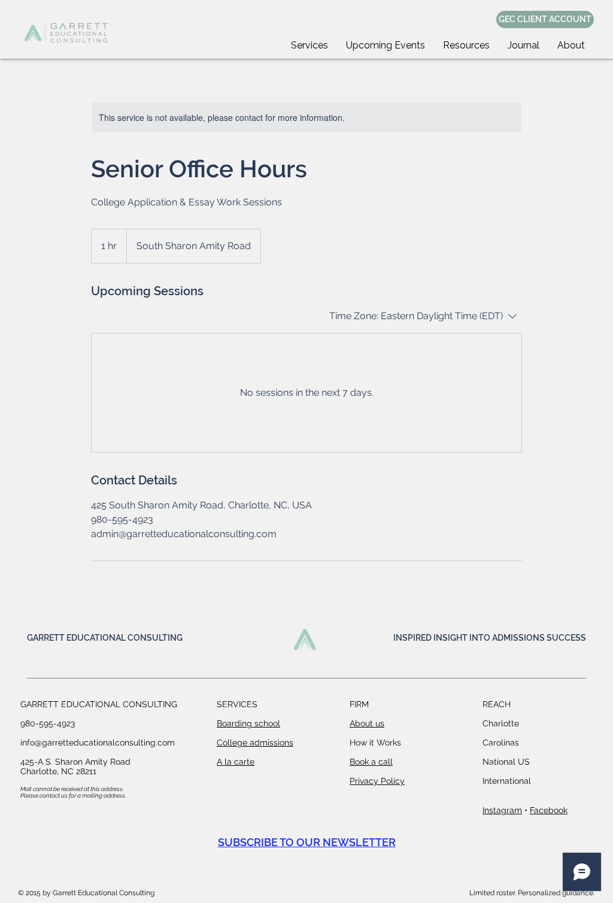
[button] (309, 45)
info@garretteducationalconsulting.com (97, 742)
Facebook (549, 810)
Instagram (502, 810)
